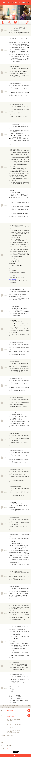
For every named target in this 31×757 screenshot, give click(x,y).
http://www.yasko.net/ (13, 279)
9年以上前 (5, 439)
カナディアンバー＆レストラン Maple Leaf (15, 2)
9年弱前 (5, 30)
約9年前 (5, 72)
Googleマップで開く (11, 716)
